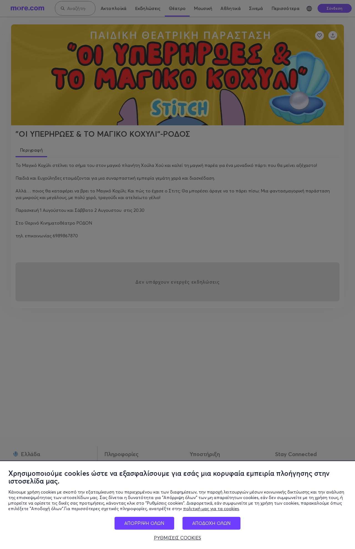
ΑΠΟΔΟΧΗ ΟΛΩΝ (211, 523)
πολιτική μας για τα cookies (211, 508)
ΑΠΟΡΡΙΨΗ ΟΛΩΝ (144, 523)
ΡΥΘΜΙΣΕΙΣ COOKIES (177, 538)
